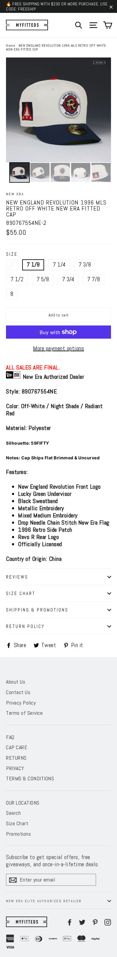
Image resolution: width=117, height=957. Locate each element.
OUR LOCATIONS (23, 802)
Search (13, 812)
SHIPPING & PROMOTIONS (37, 610)
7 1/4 (59, 264)
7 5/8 (43, 279)
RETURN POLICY (25, 626)
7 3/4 (68, 279)
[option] (58, 109)
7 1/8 (33, 264)
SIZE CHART (20, 593)
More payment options (58, 348)
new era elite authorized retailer (44, 901)
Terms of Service (24, 712)
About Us (15, 681)
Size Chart (17, 823)
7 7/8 (93, 279)
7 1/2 (16, 279)
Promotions (18, 833)
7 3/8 (85, 264)
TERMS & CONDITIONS (30, 778)
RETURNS (16, 757)
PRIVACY (15, 768)
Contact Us (18, 692)
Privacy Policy (21, 702)
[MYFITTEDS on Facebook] (69, 922)
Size (12, 254)
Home (10, 45)
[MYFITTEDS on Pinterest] (95, 922)
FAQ (10, 737)
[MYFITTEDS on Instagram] (107, 922)
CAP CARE (16, 747)
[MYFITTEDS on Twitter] (82, 922)
